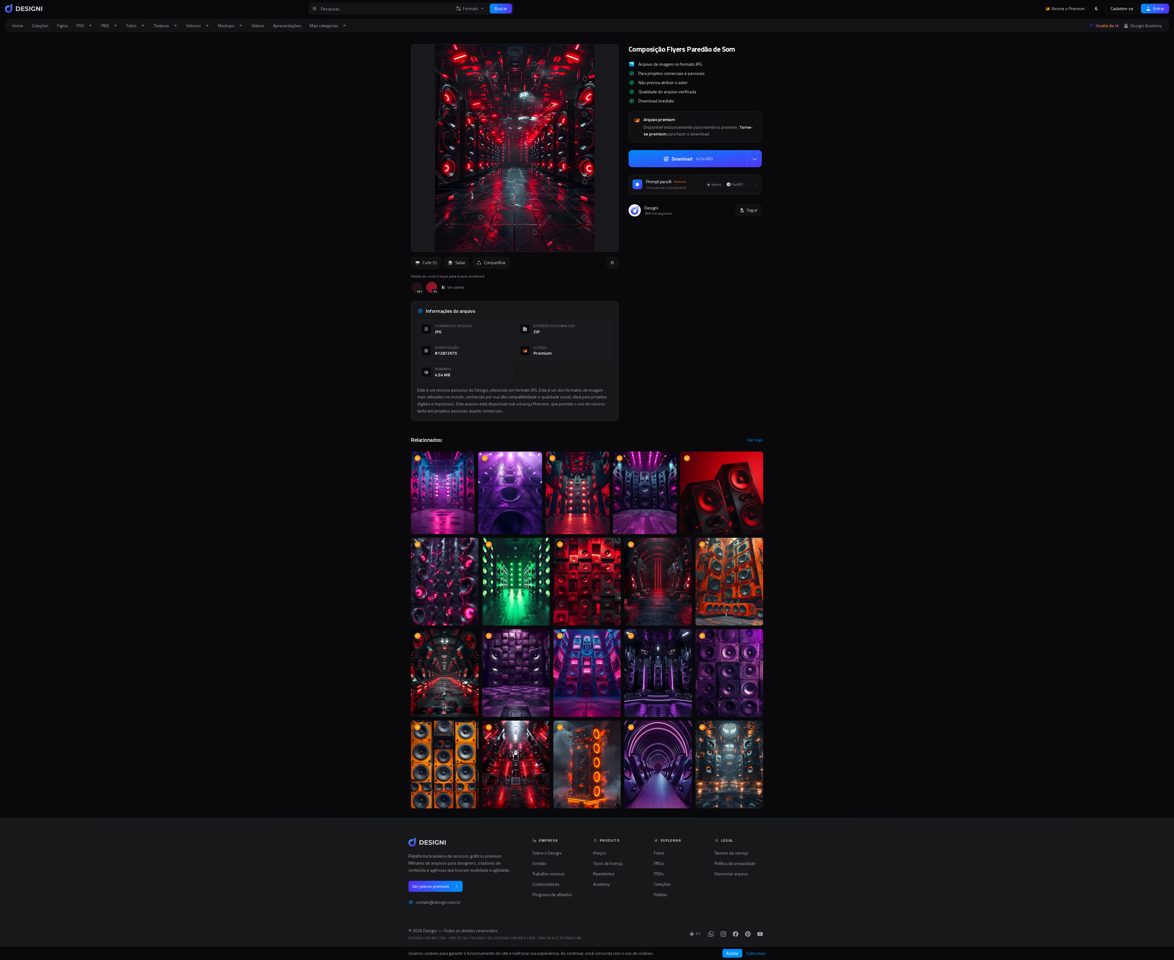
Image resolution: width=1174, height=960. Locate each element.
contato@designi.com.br (438, 902)
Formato (470, 9)
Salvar (460, 263)
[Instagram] (723, 934)
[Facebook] (735, 934)
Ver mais (755, 440)
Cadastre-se (1122, 8)
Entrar (1158, 8)
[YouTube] (760, 934)
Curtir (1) (430, 263)
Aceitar (732, 953)
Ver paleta (456, 287)
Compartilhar (495, 263)
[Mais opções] (754, 159)
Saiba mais (756, 953)
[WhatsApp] (711, 934)
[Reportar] (613, 263)
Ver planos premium (430, 886)
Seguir (752, 210)
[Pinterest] (747, 934)
